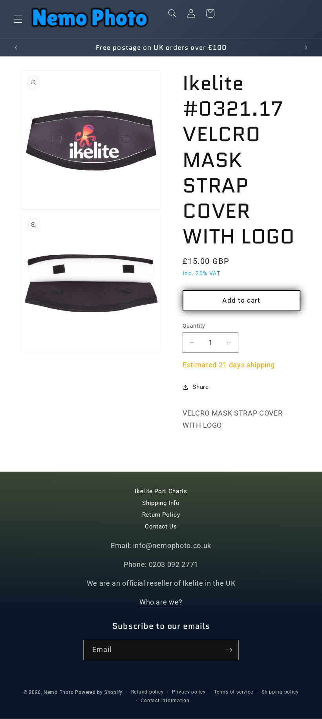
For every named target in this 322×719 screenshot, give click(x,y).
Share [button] (200, 386)
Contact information (165, 700)
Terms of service (233, 692)
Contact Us (161, 526)
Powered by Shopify (99, 692)
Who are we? (161, 602)
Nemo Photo (59, 692)
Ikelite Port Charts (161, 491)
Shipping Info (161, 503)
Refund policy (147, 692)
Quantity (194, 326)
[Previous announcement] (16, 47)
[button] (18, 19)
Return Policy (161, 514)
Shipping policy (280, 692)
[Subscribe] (229, 650)
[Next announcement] (306, 47)
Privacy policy (189, 692)
